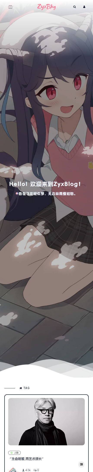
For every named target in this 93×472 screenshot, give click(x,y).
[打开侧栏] (81, 464)
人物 (16, 453)
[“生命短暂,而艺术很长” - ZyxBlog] (46, 421)
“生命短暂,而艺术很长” (26, 458)
